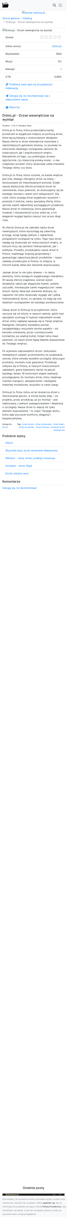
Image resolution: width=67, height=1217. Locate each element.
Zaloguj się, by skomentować (19, 487)
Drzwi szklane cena (16, 473)
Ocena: (9, 37)
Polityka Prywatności (51, 1206)
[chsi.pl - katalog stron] (5, 5)
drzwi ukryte (28, 424)
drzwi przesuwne (44, 424)
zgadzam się (49, 1203)
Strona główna (10, 18)
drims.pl (57, 46)
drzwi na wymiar (27, 427)
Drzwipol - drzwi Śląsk (18, 465)
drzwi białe (58, 424)
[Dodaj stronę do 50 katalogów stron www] (33, 12)
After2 (9, 442)
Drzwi (5, 427)
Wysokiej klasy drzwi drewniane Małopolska (31, 450)
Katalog (27, 18)
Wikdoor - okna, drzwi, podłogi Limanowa (30, 458)
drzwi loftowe (43, 427)
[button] (54, 5)
